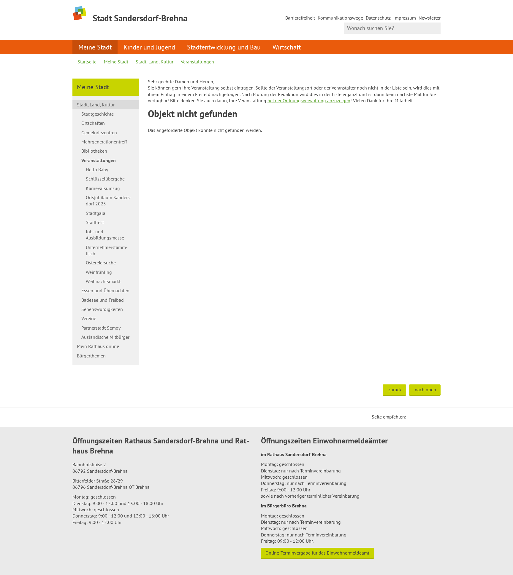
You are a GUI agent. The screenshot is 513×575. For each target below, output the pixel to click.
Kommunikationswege (340, 18)
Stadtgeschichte (97, 114)
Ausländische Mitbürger (105, 337)
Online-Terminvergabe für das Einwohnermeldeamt (317, 553)
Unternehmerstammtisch (107, 250)
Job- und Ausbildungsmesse (105, 235)
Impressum (404, 18)
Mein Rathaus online (98, 346)
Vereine (88, 318)
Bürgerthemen (91, 356)
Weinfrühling (99, 272)
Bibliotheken (94, 151)
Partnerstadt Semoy (101, 328)
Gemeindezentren (99, 132)
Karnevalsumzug (103, 188)
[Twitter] (412, 417)
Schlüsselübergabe (105, 179)
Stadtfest (95, 222)
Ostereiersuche (101, 263)
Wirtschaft (287, 47)
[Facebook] (419, 417)
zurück (395, 389)
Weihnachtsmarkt (103, 281)
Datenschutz (378, 18)
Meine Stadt (95, 47)
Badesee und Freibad (102, 300)
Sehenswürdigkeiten (102, 309)
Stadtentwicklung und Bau (224, 47)
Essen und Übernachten (105, 290)
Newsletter (430, 18)
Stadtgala (95, 213)
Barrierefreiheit (300, 18)
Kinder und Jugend (149, 47)
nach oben (425, 389)
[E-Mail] (427, 417)
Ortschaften (93, 123)
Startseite (86, 62)
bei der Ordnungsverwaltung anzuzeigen (308, 100)
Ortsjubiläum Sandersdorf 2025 (109, 200)
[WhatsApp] (434, 417)
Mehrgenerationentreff (104, 142)
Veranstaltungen (197, 62)
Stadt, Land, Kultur (154, 62)
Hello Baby (97, 169)
